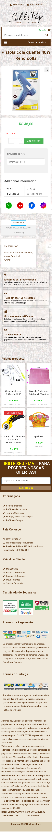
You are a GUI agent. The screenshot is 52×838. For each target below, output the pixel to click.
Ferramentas (9, 404)
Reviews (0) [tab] (18, 233)
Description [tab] (19, 223)
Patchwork (18, 404)
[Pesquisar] (47, 35)
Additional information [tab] (18, 228)
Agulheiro (38, 436)
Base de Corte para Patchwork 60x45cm (39, 393)
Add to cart (34, 141)
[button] (5, 42)
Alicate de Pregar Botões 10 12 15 (13, 393)
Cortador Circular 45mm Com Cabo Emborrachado (13, 439)
